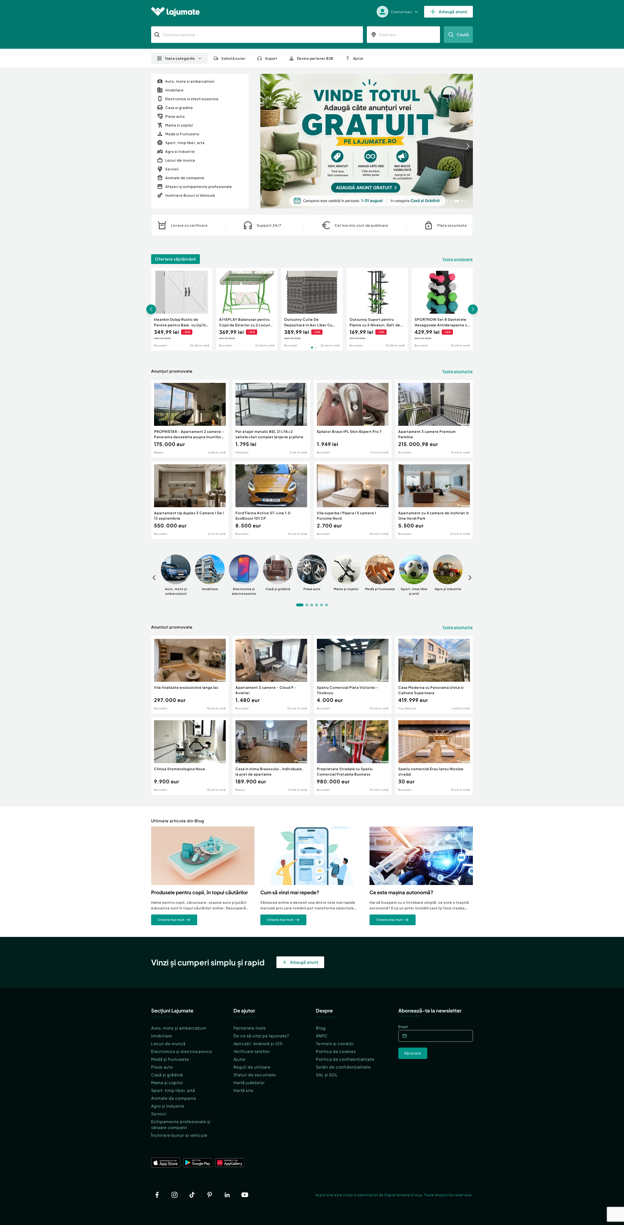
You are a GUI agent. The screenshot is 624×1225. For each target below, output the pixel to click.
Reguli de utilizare (252, 1066)
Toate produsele (457, 259)
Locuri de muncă (168, 1043)
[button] (444, 201)
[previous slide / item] (265, 141)
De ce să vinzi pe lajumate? (261, 1035)
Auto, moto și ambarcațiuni (178, 1028)
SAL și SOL (327, 1074)
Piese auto (162, 1066)
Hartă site (244, 1090)
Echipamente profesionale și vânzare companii (181, 1124)
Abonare (412, 1053)
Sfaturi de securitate (255, 1074)
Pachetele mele (250, 1028)
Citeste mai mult (171, 920)
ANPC (322, 1035)
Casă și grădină (167, 1074)
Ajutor (240, 1059)
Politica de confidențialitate (345, 1059)
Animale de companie (173, 1098)
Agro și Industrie (168, 1105)
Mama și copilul (167, 1082)
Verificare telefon (252, 1051)
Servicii (158, 1113)
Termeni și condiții (335, 1043)
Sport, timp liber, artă (173, 1090)
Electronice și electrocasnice (181, 1051)
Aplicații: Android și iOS (258, 1043)
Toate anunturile (457, 371)
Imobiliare (161, 1035)
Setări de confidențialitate (343, 1066)
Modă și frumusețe (170, 1059)
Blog (321, 1028)
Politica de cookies (336, 1051)
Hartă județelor (249, 1082)
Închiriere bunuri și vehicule (179, 1135)
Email (403, 1026)
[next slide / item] (468, 141)
